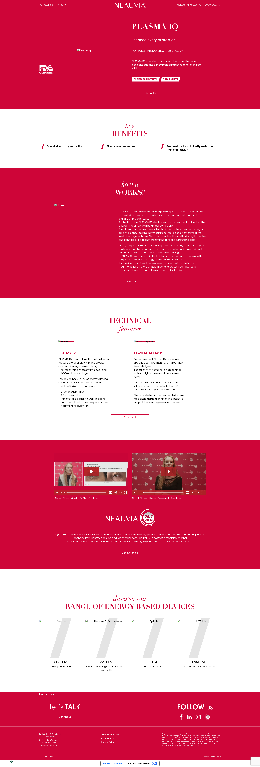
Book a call (130, 417)
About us (62, 5)
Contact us (151, 93)
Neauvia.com (211, 5)
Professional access (187, 5)
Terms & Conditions (110, 735)
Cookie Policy (107, 742)
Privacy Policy (107, 739)
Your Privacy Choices (139, 763)
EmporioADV (216, 757)
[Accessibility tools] (11, 762)
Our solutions (46, 5)
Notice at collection (113, 763)
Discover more (130, 553)
